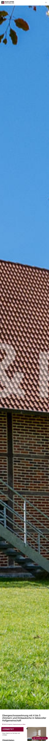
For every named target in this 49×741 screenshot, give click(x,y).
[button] (40, 738)
